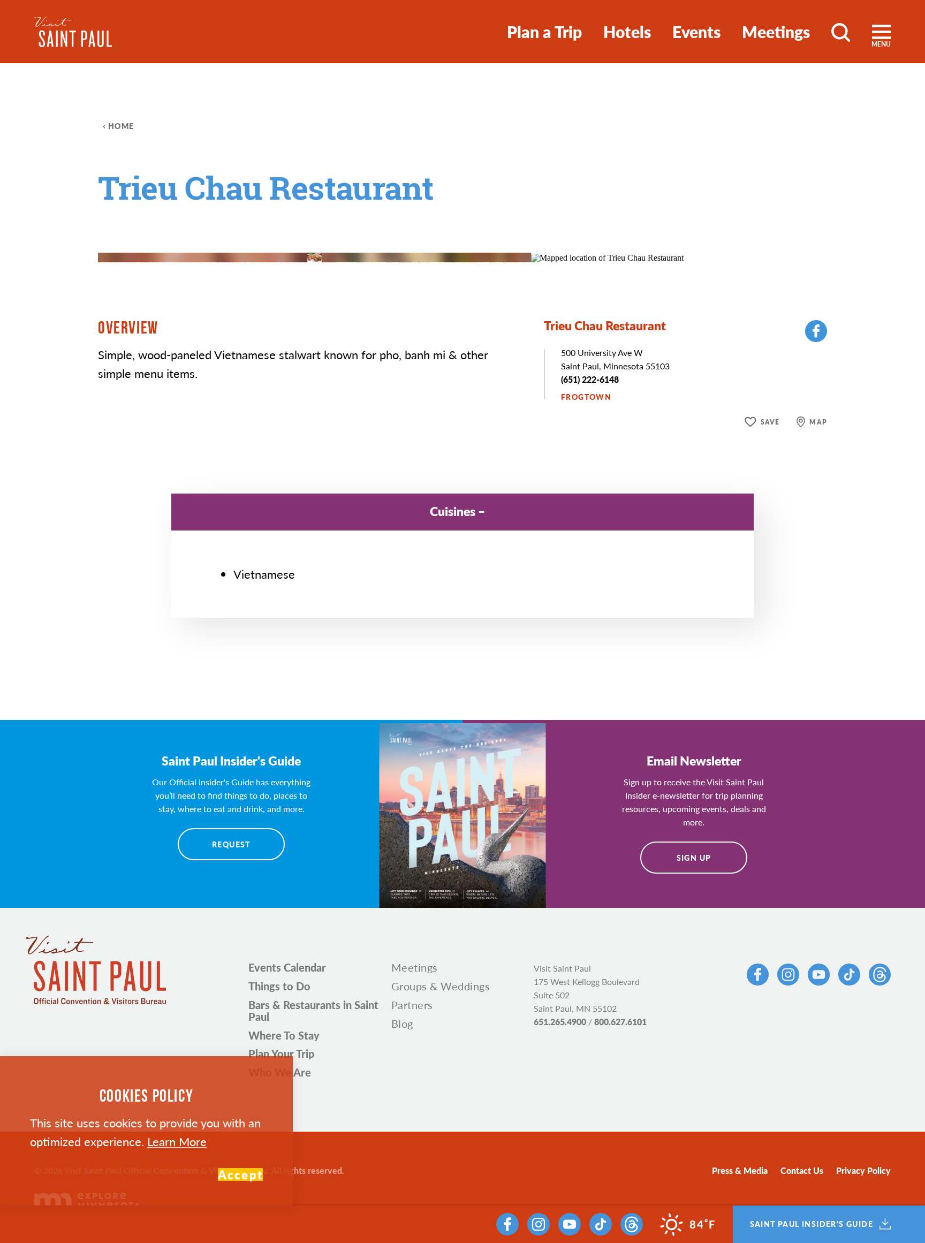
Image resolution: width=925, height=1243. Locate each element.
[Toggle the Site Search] (840, 31)
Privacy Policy (863, 1170)
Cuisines (452, 511)
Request (231, 844)
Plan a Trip (544, 31)
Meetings (776, 31)
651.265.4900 (560, 1021)
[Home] (73, 32)
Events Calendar (287, 967)
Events (696, 31)
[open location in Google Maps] (607, 256)
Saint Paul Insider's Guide (811, 1224)
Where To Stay (284, 1035)
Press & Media (740, 1170)
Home (121, 125)
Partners (412, 1004)
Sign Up (694, 857)
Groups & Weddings (440, 986)
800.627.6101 (620, 1021)
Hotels (627, 31)
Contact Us (801, 1170)
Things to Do (279, 986)
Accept (240, 1174)
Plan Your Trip (281, 1053)
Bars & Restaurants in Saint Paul (313, 1010)
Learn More (177, 1141)
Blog (402, 1023)
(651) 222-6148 (590, 379)
